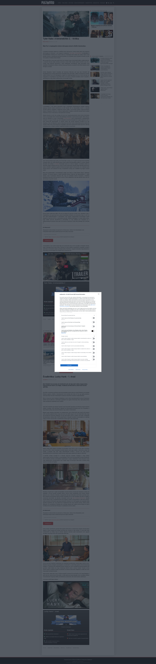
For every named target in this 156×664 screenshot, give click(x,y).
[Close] (99, 294)
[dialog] (78, 332)
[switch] (93, 318)
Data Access (78, 369)
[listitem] (78, 315)
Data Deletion (71, 369)
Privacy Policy (85, 369)
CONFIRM (69, 365)
